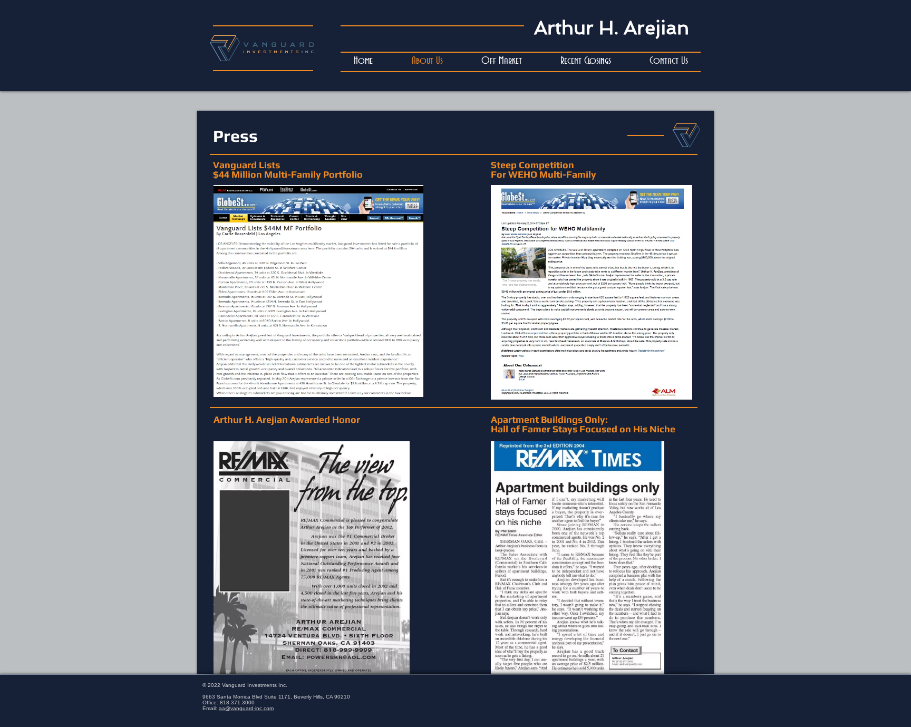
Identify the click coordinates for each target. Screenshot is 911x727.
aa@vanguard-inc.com (246, 708)
